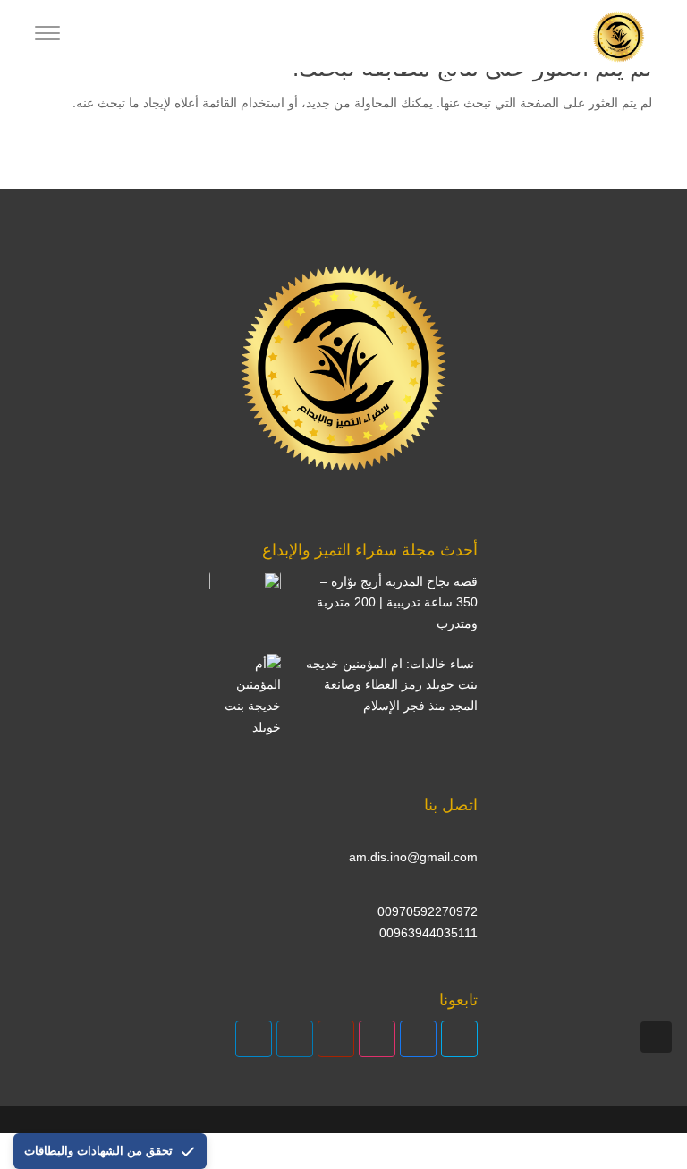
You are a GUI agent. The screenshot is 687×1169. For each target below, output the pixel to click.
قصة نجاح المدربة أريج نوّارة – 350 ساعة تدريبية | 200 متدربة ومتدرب (397, 602)
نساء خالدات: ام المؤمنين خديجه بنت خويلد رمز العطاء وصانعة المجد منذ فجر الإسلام (392, 685)
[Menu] (47, 36)
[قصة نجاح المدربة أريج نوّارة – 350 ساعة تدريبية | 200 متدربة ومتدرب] (245, 607)
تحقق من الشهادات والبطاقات (98, 1150)
